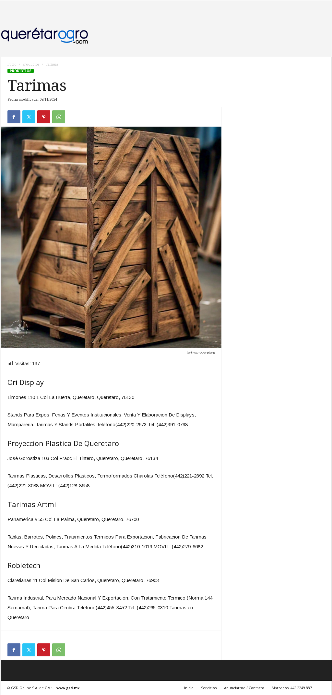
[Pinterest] (43, 116)
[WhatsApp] (58, 116)
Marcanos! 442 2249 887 (292, 687)
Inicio (12, 64)
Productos (31, 64)
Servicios (209, 687)
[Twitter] (28, 116)
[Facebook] (13, 116)
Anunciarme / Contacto (244, 687)
